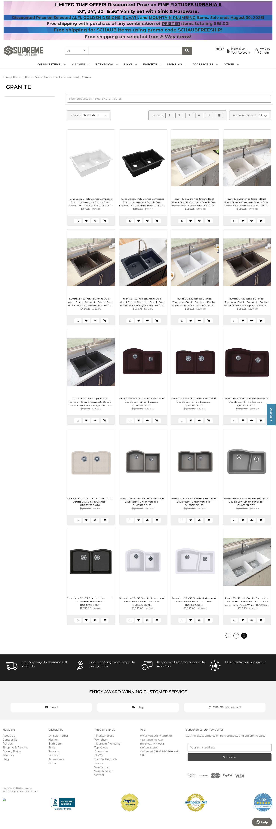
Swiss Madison (103, 771)
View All (99, 775)
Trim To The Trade (105, 759)
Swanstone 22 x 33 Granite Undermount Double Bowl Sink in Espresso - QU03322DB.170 (142, 402)
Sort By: (76, 115)
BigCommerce (24, 787)
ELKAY (98, 755)
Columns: (158, 115)
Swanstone (101, 767)
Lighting (175, 64)
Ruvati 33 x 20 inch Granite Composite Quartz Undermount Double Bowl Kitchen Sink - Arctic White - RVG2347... (89, 202)
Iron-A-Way (162, 36)
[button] (271, 414)
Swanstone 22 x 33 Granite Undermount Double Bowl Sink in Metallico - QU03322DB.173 (142, 501)
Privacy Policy (12, 751)
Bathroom (104, 64)
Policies (8, 743)
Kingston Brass (104, 735)
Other (229, 64)
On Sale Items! (49, 64)
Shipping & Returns (15, 747)
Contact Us (10, 739)
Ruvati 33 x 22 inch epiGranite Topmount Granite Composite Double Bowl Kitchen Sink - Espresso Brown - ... (246, 302)
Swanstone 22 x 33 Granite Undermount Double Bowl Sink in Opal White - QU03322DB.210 (142, 601)
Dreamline (101, 751)
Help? (220, 48)
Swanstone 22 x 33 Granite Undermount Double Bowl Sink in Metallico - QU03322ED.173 (194, 501)
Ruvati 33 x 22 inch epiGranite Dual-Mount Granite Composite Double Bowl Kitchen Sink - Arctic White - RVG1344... (194, 202)
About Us (9, 735)
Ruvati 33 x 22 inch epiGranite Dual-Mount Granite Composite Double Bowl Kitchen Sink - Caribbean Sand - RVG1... (246, 202)
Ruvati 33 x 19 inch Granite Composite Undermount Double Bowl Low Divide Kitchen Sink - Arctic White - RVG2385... (246, 601)
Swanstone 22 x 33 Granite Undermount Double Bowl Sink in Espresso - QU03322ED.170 (194, 402)
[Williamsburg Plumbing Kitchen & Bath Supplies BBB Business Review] (63, 802)
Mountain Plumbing (107, 743)
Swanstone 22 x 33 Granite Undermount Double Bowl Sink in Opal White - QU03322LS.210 (194, 601)
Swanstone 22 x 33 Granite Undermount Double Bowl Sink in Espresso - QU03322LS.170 (246, 402)
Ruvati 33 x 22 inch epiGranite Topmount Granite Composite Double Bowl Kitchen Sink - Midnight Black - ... (90, 402)
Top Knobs (101, 747)
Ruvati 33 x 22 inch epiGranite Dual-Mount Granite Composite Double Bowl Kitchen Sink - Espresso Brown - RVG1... (89, 302)
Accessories (203, 64)
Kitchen (79, 64)
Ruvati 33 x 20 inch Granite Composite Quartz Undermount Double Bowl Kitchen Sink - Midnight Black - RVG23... (142, 202)
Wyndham (101, 739)
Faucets (150, 64)
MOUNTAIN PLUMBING (172, 17)
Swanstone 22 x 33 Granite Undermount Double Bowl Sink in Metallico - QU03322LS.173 (246, 501)
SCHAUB (107, 30)
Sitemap (8, 755)
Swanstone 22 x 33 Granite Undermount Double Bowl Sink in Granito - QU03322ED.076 (89, 501)
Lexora (98, 763)
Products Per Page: (245, 115)
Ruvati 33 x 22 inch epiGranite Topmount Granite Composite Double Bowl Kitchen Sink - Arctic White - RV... (194, 302)
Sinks (128, 64)
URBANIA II (208, 4)
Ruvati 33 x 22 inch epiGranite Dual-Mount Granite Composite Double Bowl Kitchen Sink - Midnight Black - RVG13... (142, 302)
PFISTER (171, 23)
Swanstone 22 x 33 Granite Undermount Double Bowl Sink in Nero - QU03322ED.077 (89, 601)
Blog (6, 759)
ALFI (76, 17)
